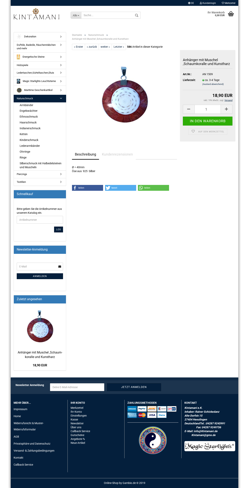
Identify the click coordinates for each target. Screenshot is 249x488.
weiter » (105, 46)
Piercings (22, 174)
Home (17, 416)
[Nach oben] (238, 482)
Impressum (20, 409)
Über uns (76, 427)
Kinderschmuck (29, 140)
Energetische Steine (33, 56)
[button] (87, 188)
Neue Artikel (78, 442)
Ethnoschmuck (29, 116)
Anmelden (40, 276)
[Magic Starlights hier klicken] (209, 446)
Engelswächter (29, 110)
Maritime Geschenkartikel (38, 90)
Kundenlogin (209, 3)
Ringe (23, 157)
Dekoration (30, 36)
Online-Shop (111, 482)
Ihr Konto (76, 411)
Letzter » (119, 46)
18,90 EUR (40, 365)
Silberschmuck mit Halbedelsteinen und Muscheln (40, 165)
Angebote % (78, 439)
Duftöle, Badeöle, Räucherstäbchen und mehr (36, 46)
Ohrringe (25, 151)
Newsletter (77, 423)
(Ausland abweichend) (213, 84)
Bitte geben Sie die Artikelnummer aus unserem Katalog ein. (39, 210)
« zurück (92, 46)
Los (58, 229)
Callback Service (23, 464)
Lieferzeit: (189, 80)
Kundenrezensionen (117, 154)
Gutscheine (77, 435)
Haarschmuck (28, 122)
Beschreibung (85, 154)
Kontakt (18, 457)
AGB (16, 436)
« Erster (78, 46)
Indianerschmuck (30, 128)
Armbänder (26, 105)
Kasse (74, 419)
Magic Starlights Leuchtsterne (39, 81)
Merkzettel (229, 3)
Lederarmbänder (30, 145)
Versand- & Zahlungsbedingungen (34, 450)
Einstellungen (79, 415)
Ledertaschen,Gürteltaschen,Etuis (35, 72)
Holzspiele (22, 65)
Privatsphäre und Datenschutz (32, 443)
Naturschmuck (25, 98)
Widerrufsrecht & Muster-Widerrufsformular (29, 426)
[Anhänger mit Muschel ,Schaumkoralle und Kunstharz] (124, 93)
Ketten (24, 134)
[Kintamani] (39, 13)
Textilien (21, 181)
